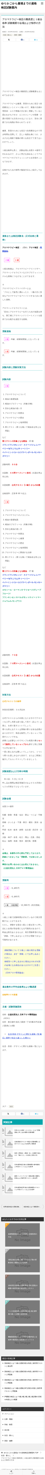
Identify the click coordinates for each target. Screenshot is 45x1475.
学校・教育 (8, 1424)
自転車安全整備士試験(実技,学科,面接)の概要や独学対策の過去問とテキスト (23, 1286)
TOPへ (34, 1473)
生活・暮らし (7, 35)
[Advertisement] (22, 67)
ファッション (9, 1414)
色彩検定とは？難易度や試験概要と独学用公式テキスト (34, 1207)
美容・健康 (17, 35)
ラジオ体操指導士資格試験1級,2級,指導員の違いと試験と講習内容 (22, 1312)
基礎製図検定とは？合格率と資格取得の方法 (22, 1235)
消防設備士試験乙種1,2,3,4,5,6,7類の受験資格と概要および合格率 (22, 1261)
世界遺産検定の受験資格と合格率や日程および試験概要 (12, 1207)
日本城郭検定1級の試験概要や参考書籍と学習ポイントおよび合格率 (27, 1165)
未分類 (6, 1430)
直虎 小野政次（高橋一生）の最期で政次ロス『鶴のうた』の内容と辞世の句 (27, 1154)
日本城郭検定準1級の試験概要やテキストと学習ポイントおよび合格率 (27, 1188)
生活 (11, 1106)
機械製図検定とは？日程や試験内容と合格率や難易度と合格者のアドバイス (22, 1338)
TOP (21, 1453)
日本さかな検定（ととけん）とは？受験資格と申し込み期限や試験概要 (27, 1131)
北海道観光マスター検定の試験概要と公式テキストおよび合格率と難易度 (27, 1143)
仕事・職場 (8, 1419)
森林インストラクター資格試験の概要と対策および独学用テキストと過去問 (27, 1177)
